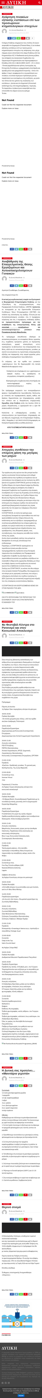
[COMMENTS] (32, 38)
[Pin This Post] (23, 38)
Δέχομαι (21, 1395)
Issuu (12, 166)
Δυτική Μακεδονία (17, 30)
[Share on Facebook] (9, 38)
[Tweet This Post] (14, 38)
